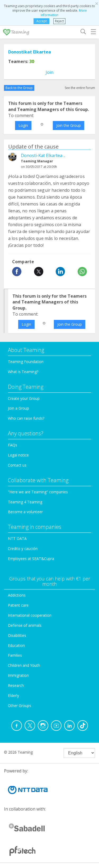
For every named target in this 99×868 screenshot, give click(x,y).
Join (49, 72)
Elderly (13, 695)
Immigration (18, 675)
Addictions (17, 595)
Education (16, 645)
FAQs (12, 445)
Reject (59, 21)
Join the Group (68, 125)
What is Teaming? (23, 371)
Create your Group (24, 398)
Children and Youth (24, 665)
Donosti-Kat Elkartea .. (43, 155)
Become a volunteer (25, 511)
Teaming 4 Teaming (25, 501)
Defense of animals (24, 625)
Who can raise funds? (26, 418)
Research (16, 685)
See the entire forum (80, 88)
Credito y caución (22, 548)
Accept (41, 21)
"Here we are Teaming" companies (38, 491)
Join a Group (18, 408)
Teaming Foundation (26, 361)
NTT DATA (17, 538)
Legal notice (18, 455)
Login (23, 125)
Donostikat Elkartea (29, 52)
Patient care (18, 605)
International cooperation (29, 615)
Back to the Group (19, 88)
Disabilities (17, 635)
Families (15, 655)
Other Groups (19, 705)
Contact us (17, 465)
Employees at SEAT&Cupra (31, 558)
